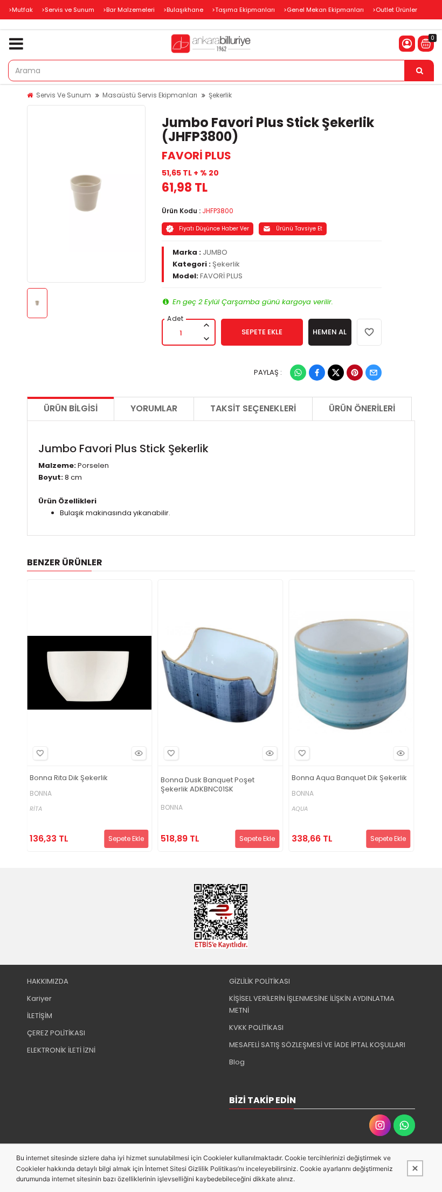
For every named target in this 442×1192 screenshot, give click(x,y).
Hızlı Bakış (138, 753)
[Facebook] (317, 372)
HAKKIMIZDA (47, 981)
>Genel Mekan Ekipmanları (324, 9)
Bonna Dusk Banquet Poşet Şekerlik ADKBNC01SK (207, 785)
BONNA (41, 793)
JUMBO (215, 252)
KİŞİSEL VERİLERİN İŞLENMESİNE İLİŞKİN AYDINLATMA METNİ (312, 1004)
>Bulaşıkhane (183, 9)
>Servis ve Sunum (68, 9)
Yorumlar (153, 408)
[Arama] (419, 70)
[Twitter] (336, 372)
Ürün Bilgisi (71, 408)
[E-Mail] (373, 372)
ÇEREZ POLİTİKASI (56, 1033)
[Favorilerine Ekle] (39, 753)
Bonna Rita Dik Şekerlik (69, 778)
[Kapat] (415, 1168)
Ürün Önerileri (362, 408)
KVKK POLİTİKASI (256, 1027)
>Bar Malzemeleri (129, 9)
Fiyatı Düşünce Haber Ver (214, 229)
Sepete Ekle (126, 838)
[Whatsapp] (298, 372)
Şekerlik (220, 95)
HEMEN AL (330, 332)
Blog (237, 1062)
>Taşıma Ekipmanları (243, 9)
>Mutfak (21, 9)
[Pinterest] (355, 372)
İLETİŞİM (39, 1016)
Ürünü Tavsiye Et (299, 229)
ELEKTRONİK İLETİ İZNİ (61, 1050)
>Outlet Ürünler (394, 9)
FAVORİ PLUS (196, 155)
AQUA (300, 809)
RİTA (36, 809)
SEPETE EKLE (261, 332)
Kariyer (39, 998)
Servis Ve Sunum (63, 95)
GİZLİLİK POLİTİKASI (259, 981)
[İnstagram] (380, 1125)
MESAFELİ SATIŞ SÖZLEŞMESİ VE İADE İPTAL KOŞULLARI (317, 1045)
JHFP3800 (217, 210)
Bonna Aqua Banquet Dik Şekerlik (349, 778)
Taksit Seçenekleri (253, 408)
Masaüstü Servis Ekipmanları (149, 95)
